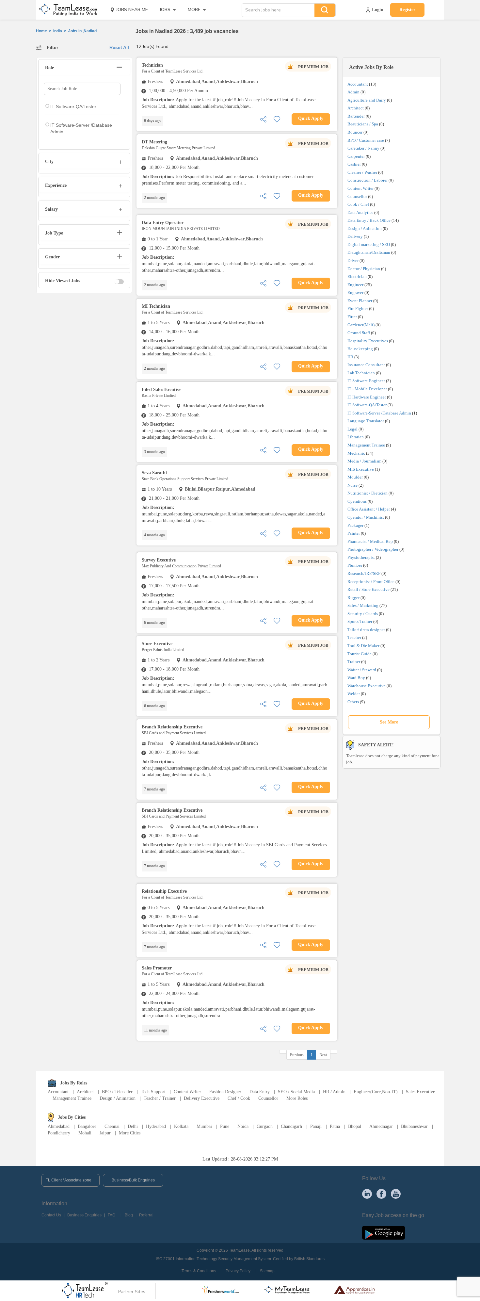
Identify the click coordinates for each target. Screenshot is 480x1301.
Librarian (355, 436)
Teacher (354, 637)
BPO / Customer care (365, 140)
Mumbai (204, 1126)
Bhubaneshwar (414, 1126)
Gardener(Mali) (361, 324)
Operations (357, 501)
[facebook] (381, 1193)
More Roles (297, 1098)
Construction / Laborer (367, 180)
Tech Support (153, 1091)
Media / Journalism (364, 461)
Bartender (356, 116)
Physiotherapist (361, 557)
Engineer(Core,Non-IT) (376, 1091)
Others (353, 701)
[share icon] (263, 118)
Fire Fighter (357, 308)
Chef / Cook (239, 1098)
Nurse (352, 485)
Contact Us (51, 1215)
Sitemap (267, 1271)
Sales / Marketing (362, 605)
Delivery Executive (201, 1098)
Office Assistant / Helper (368, 509)
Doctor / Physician (363, 268)
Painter (353, 533)
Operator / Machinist (365, 517)
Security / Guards (362, 613)
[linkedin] (367, 1193)
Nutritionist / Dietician (367, 493)
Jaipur (105, 1132)
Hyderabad (156, 1126)
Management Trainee (366, 445)
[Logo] (66, 10)
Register (407, 9)
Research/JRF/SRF (363, 573)
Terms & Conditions (199, 1271)
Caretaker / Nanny (363, 148)
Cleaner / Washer (362, 172)
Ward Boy (356, 677)
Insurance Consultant (366, 364)
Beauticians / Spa (362, 124)
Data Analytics (360, 212)
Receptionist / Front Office (370, 581)
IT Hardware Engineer (366, 397)
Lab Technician (361, 372)
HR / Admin (334, 1091)
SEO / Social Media (296, 1091)
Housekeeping (360, 348)
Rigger (353, 597)
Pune (224, 1126)
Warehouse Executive (366, 685)
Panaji (316, 1126)
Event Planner (359, 300)
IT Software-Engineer (366, 380)
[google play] (383, 1232)
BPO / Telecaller (117, 1091)
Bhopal (354, 1126)
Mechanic (356, 453)
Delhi (133, 1126)
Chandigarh (291, 1126)
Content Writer (360, 188)
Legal (352, 429)
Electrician (357, 276)
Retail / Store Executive (368, 589)
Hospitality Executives (367, 340)
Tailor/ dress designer (366, 629)
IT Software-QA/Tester (367, 404)
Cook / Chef (358, 204)
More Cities (129, 1132)
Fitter (352, 316)
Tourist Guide (359, 653)
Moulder (355, 477)
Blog (129, 1215)
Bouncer (354, 132)
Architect (355, 108)
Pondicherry (59, 1132)
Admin (353, 91)
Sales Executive (420, 1091)
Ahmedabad (59, 1126)
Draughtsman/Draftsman (368, 252)
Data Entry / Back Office (369, 220)
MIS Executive (360, 469)
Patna (335, 1126)
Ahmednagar (381, 1126)
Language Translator (365, 420)
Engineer (355, 284)
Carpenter (356, 156)
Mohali (84, 1132)
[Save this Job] (277, 118)
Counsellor (357, 196)
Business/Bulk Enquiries (133, 1180)
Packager (355, 525)
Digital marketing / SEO (368, 244)
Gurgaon (265, 1126)
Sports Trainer (359, 621)
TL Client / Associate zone (68, 1180)
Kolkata (181, 1126)
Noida (242, 1126)
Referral (146, 1215)
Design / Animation (364, 228)
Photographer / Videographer (372, 549)
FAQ (111, 1215)
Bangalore (87, 1126)
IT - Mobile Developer (367, 388)
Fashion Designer (225, 1091)
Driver (353, 260)
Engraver (355, 292)
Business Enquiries (84, 1215)
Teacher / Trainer (160, 1098)
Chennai (112, 1126)
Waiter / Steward (361, 669)
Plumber (354, 565)
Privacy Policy (238, 1271)
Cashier (354, 164)
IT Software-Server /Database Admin (379, 413)
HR (350, 356)
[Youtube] (396, 1193)
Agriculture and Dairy (366, 100)
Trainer (353, 661)
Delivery (355, 236)
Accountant (357, 84)
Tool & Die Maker (363, 645)
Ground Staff (358, 332)
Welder (353, 693)
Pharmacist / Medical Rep (370, 541)
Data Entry (259, 1091)
